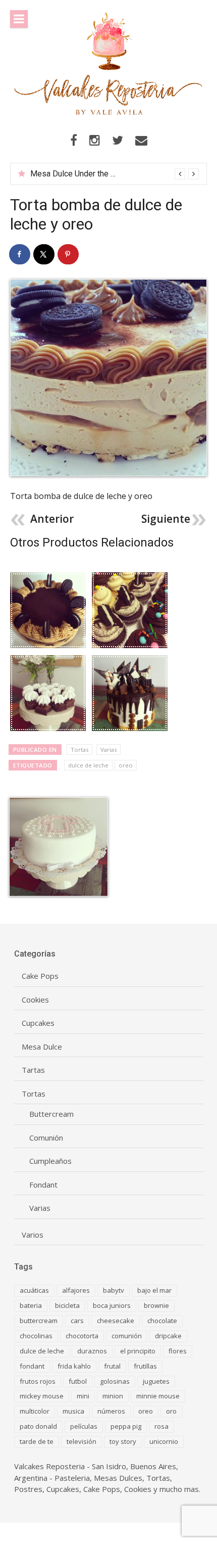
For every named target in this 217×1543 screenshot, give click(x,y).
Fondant (43, 1185)
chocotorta (82, 1335)
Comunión (46, 1138)
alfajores (76, 1290)
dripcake (168, 1335)
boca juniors (112, 1305)
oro (171, 1411)
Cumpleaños (50, 1161)
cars (77, 1320)
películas (83, 1426)
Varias (108, 749)
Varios (32, 1235)
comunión (127, 1335)
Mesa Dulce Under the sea (77, 173)
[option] (114, 173)
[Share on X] (44, 254)
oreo (126, 765)
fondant (32, 1366)
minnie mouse (158, 1395)
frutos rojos (38, 1381)
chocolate (162, 1320)
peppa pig (126, 1426)
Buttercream (51, 1114)
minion (112, 1395)
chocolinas (36, 1335)
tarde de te (36, 1441)
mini (83, 1395)
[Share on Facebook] (20, 254)
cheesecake (115, 1320)
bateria (31, 1305)
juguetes (156, 1381)
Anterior (52, 519)
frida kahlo (74, 1366)
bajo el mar (154, 1290)
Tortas (79, 749)
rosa (161, 1426)
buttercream (39, 1320)
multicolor (34, 1411)
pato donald (38, 1426)
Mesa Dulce (42, 1047)
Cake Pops (40, 976)
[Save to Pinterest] (69, 254)
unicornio (163, 1441)
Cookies (35, 1000)
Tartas (33, 1070)
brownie (156, 1305)
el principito (137, 1350)
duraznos (92, 1350)
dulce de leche (88, 765)
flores (178, 1350)
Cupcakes (38, 1023)
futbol (78, 1381)
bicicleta (67, 1305)
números (111, 1411)
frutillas (145, 1366)
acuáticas (34, 1290)
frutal (112, 1366)
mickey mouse (42, 1395)
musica (73, 1411)
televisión (81, 1441)
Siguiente (165, 519)
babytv (113, 1290)
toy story (123, 1441)
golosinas (115, 1381)
